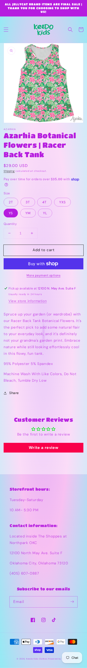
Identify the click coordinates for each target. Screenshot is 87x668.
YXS (62, 202)
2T (11, 202)
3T (28, 202)
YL (45, 213)
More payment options (43, 275)
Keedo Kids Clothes (36, 659)
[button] (6, 29)
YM (28, 213)
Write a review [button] (43, 447)
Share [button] (14, 393)
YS (11, 213)
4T (44, 202)
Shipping (9, 171)
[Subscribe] (72, 601)
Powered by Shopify (59, 659)
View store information (27, 301)
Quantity (10, 224)
